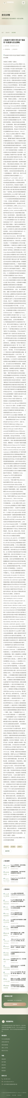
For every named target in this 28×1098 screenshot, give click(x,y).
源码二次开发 (5, 1047)
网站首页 (4, 1059)
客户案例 (4, 1062)
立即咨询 (15, 1004)
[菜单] (23, 2)
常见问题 (14, 1095)
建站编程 (13, 846)
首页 (3, 32)
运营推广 (20, 846)
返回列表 (7, 851)
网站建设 (6, 846)
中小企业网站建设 (6, 1039)
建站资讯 (8, 32)
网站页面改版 (5, 1044)
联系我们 (4, 1070)
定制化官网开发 (5, 1041)
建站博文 (4, 1067)
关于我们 (8, 1095)
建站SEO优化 (5, 1050)
